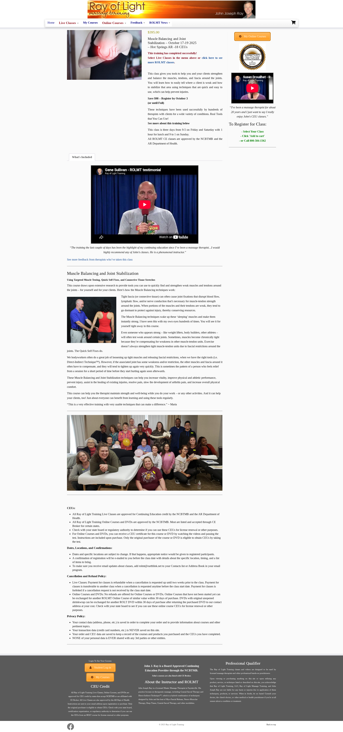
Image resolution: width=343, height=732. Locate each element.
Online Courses (113, 23)
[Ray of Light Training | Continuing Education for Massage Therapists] (171, 9)
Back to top (271, 724)
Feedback (137, 22)
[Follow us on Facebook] (71, 726)
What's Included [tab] (82, 157)
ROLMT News (158, 22)
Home (51, 22)
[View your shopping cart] (293, 22)
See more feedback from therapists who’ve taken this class (100, 259)
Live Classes (68, 23)
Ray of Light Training (175, 724)
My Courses (90, 22)
